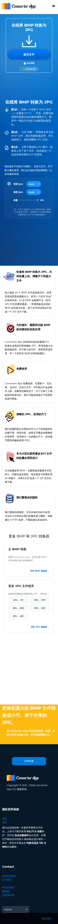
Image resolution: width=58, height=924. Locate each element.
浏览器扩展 (8, 895)
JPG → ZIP (18, 616)
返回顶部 (46, 918)
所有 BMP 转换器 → (40, 570)
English (8, 909)
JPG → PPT (40, 600)
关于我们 (7, 879)
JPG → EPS (18, 608)
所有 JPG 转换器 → (40, 626)
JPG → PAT (39, 608)
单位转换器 (8, 887)
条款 (4, 818)
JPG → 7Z (18, 600)
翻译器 (5, 891)
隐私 (4, 822)
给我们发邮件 (9, 876)
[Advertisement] (29, 669)
